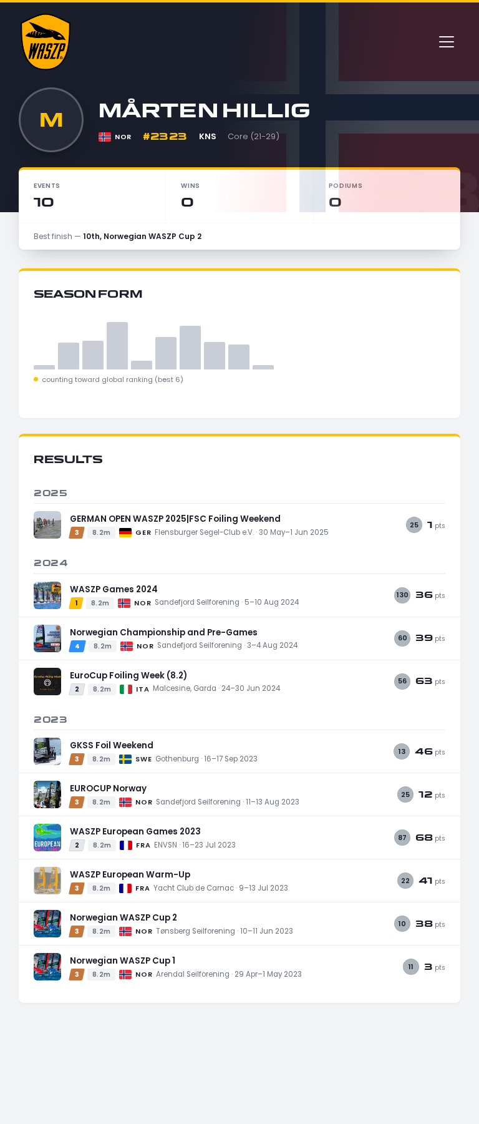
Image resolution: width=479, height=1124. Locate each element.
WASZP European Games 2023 (135, 832)
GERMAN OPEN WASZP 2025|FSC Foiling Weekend (175, 519)
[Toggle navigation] (446, 41)
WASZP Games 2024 (114, 589)
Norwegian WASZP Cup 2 (123, 918)
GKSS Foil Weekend (111, 745)
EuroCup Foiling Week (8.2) (128, 676)
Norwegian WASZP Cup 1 (122, 961)
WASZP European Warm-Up (130, 875)
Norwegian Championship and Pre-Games (164, 632)
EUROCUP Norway (108, 788)
